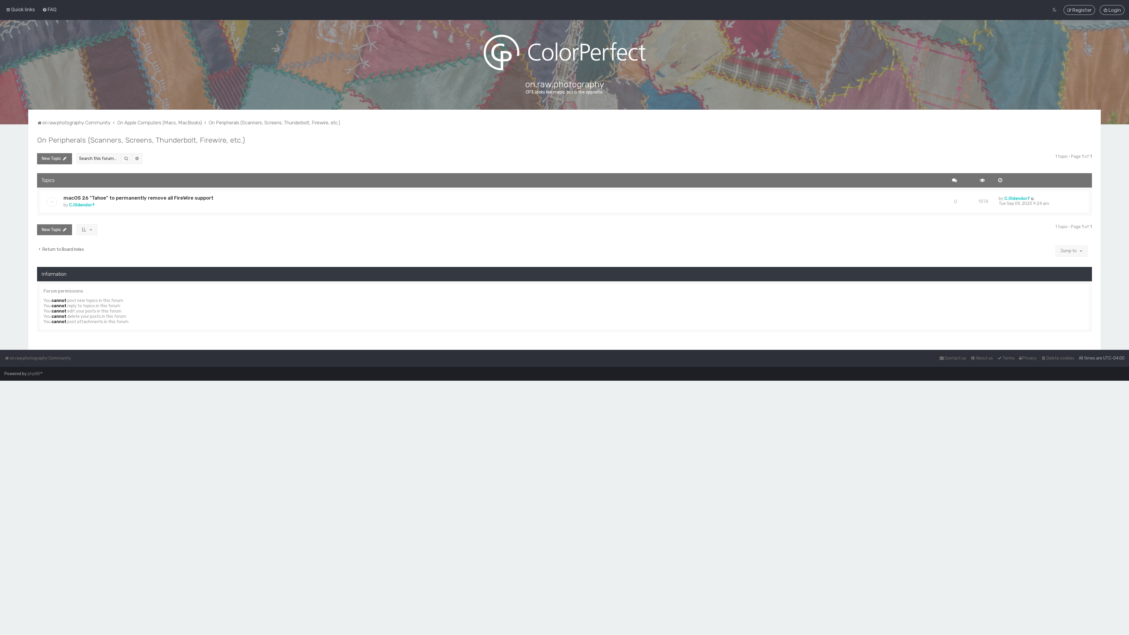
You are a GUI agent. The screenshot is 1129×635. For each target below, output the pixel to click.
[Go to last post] (1033, 198)
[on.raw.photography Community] (565, 52)
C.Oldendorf (82, 205)
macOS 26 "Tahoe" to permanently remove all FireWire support (138, 198)
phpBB (34, 373)
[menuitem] (49, 9)
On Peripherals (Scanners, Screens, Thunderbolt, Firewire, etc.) (141, 140)
